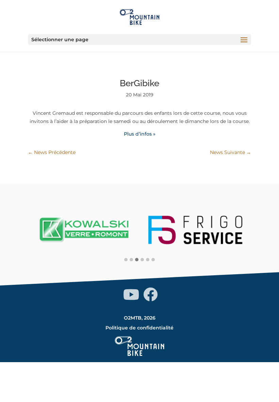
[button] (126, 260)
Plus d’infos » (139, 134)
